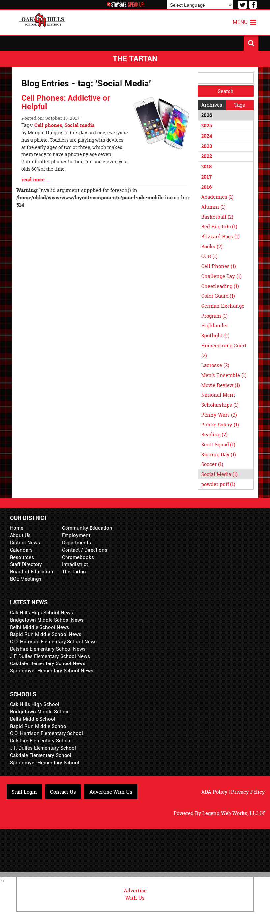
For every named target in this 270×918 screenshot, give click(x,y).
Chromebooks (78, 557)
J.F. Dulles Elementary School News (50, 656)
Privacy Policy (248, 791)
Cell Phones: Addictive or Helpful (65, 102)
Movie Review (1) (220, 385)
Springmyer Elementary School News (51, 671)
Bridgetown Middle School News (47, 620)
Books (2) (212, 246)
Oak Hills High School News (41, 613)
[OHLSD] (42, 19)
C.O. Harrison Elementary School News (53, 642)
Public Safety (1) (220, 424)
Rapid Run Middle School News (45, 634)
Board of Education (31, 572)
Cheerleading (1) (220, 286)
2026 (206, 115)
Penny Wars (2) (219, 414)
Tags (239, 104)
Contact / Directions (84, 550)
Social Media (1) (219, 474)
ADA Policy (214, 791)
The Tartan (74, 572)
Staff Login (24, 791)
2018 (206, 166)
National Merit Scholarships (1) (220, 399)
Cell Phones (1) (218, 266)
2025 (206, 125)
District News (25, 543)
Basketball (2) (217, 216)
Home (16, 528)
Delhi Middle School (32, 719)
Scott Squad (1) (218, 444)
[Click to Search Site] (251, 43)
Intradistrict (75, 564)
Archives (211, 104)
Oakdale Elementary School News (47, 663)
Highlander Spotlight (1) (215, 330)
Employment (76, 535)
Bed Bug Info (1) (219, 226)
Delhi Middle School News (39, 627)
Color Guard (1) (218, 295)
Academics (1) (217, 196)
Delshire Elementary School (41, 741)
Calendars (21, 550)
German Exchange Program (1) (222, 310)
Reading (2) (214, 434)
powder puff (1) (218, 484)
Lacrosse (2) (215, 365)
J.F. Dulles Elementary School (43, 748)
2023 (206, 146)
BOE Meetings (25, 579)
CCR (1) (209, 256)
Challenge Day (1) (221, 276)
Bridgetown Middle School (40, 712)
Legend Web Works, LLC (231, 813)
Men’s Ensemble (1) (224, 375)
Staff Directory (26, 564)
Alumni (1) (213, 206)
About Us (20, 535)
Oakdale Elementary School (40, 755)
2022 (206, 156)
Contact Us (63, 791)
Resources (22, 557)
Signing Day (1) (218, 454)
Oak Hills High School (34, 704)
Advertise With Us (110, 791)
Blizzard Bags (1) (220, 236)
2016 (206, 187)
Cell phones (48, 125)
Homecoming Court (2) (224, 350)
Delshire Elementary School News (48, 649)
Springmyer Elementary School (44, 762)
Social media (79, 125)
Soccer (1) (212, 464)
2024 (206, 135)
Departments (76, 543)
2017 (206, 176)
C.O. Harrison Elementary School (46, 733)
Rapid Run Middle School (39, 726)
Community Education (87, 528)
